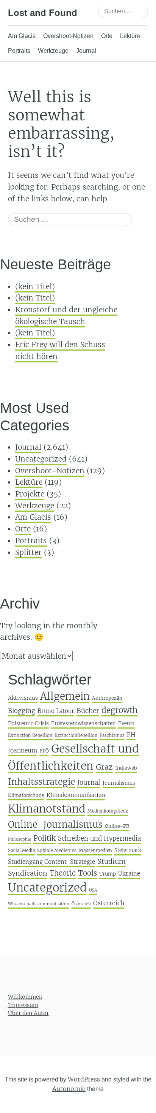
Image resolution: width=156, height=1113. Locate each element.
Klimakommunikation (76, 795)
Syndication (27, 873)
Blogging (21, 711)
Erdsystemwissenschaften (83, 723)
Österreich (109, 903)
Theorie (63, 873)
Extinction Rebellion (30, 735)
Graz (104, 767)
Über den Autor (28, 1013)
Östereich (81, 903)
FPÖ (44, 751)
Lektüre (130, 36)
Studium (111, 861)
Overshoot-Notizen (68, 36)
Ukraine (129, 873)
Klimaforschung (26, 795)
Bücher (87, 711)
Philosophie (19, 839)
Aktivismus (23, 697)
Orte (106, 36)
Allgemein (65, 696)
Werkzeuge (53, 50)
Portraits (19, 50)
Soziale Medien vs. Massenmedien (74, 850)
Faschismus (112, 735)
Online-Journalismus (55, 824)
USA (93, 890)
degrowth (119, 710)
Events (126, 723)
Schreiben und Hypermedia (99, 839)
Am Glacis (22, 36)
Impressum (23, 1005)
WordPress (84, 1079)
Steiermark (127, 850)
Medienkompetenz (107, 811)
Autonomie (69, 1089)
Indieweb (126, 768)
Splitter (28, 552)
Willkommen (25, 996)
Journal (86, 50)
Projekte (29, 493)
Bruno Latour (55, 711)
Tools (87, 872)
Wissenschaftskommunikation (38, 903)
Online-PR (117, 826)
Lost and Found (42, 13)
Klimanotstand (46, 809)
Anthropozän (107, 698)
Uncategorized (41, 458)
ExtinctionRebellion (76, 735)
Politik (44, 838)
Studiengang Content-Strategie (51, 861)
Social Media (21, 850)
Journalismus (119, 783)
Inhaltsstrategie (41, 781)
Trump (107, 874)
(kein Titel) (35, 286)
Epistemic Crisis (28, 723)
